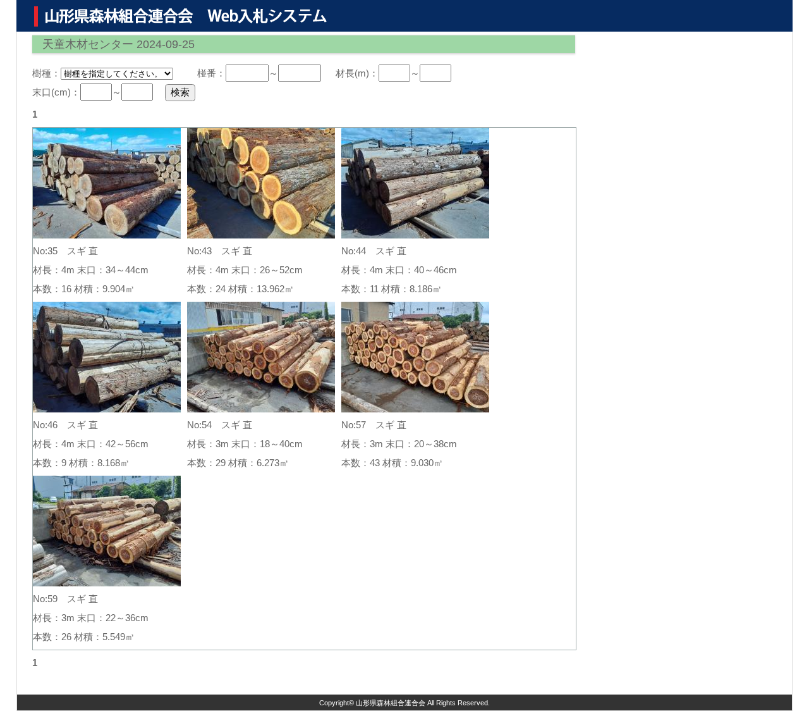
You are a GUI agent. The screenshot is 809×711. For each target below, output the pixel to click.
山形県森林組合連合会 (390, 703)
